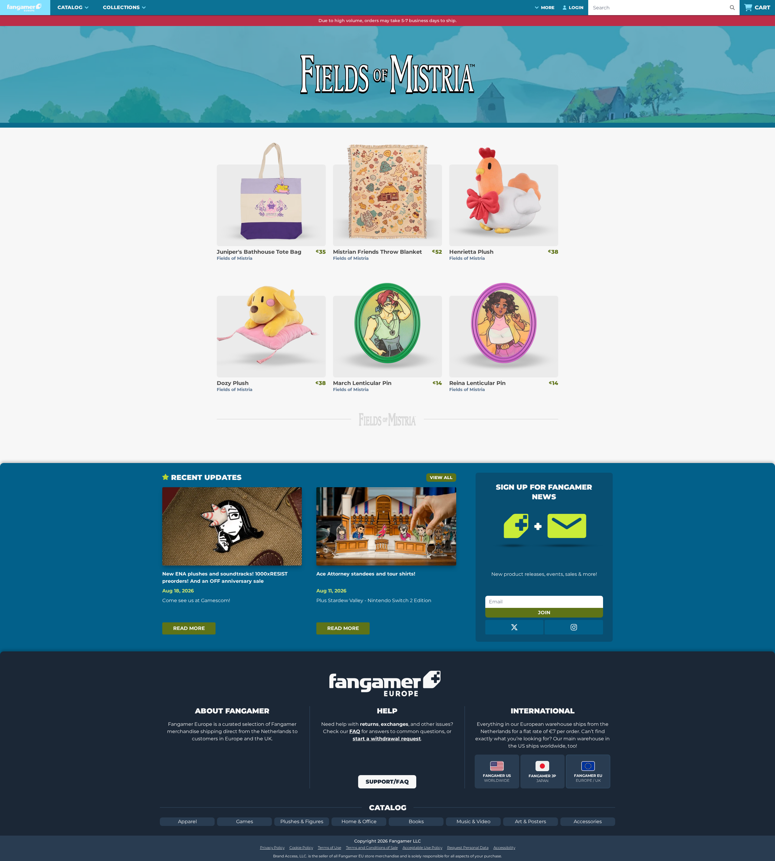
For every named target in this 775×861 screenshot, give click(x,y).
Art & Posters (530, 821)
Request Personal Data (468, 847)
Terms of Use (329, 847)
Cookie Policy (301, 847)
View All (441, 477)
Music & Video (473, 821)
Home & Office (359, 821)
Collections (121, 7)
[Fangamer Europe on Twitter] (514, 627)
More (547, 7)
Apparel (187, 821)
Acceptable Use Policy (422, 847)
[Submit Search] (732, 7)
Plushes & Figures (301, 821)
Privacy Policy (272, 847)
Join (544, 612)
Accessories (588, 821)
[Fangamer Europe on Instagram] (574, 627)
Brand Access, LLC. (290, 856)
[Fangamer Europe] (25, 7)
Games (244, 821)
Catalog (70, 7)
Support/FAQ (387, 781)
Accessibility (504, 847)
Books (416, 821)
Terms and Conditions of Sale (372, 847)
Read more (189, 628)
